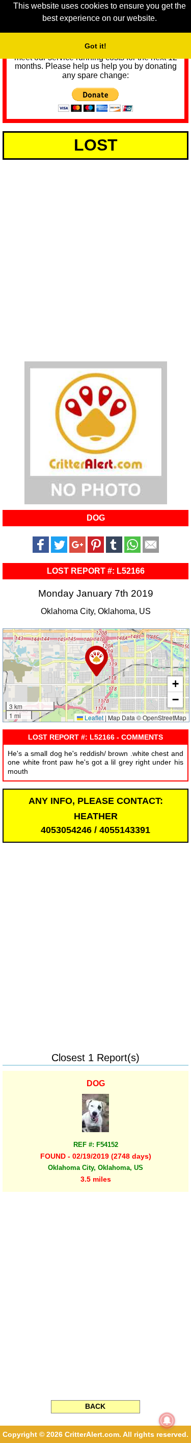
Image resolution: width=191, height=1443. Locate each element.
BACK (95, 1406)
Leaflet (93, 717)
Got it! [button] (95, 46)
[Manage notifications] (167, 1420)
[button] (96, 661)
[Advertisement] (95, 258)
